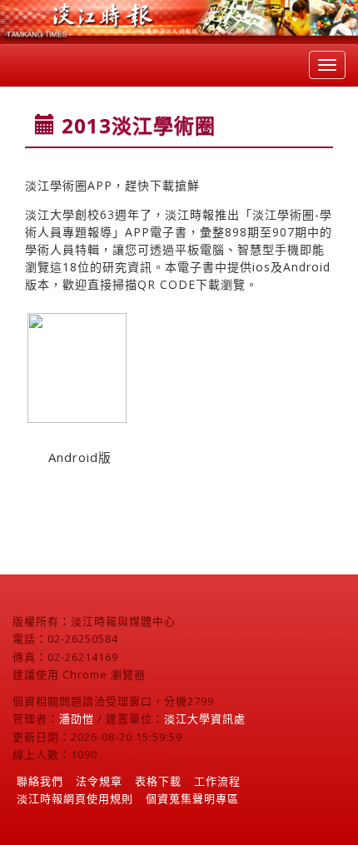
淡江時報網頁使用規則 (75, 798)
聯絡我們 (40, 780)
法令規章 (99, 780)
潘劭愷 (76, 718)
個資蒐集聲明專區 (192, 798)
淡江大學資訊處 (205, 718)
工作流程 (217, 780)
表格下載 (158, 780)
